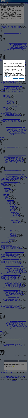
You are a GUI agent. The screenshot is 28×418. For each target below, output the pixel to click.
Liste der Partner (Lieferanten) (7, 76)
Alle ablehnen (15, 78)
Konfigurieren (6, 78)
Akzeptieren (21, 78)
